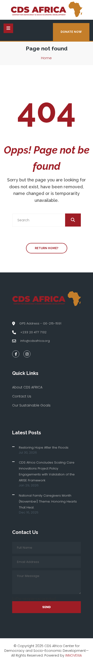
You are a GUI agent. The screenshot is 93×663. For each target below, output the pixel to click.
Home (46, 57)
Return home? (46, 248)
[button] (73, 220)
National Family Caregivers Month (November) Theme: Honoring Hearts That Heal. (48, 501)
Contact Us (21, 396)
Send (46, 607)
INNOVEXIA (73, 655)
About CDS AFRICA (27, 387)
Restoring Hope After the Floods (43, 447)
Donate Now (71, 32)
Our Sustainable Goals (31, 405)
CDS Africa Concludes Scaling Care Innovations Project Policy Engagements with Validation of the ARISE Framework (47, 471)
